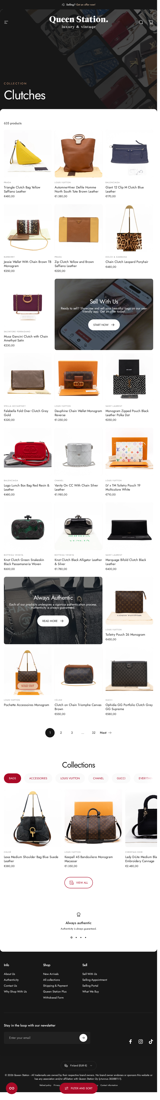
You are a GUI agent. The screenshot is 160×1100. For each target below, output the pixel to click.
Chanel (59, 480)
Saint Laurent (114, 406)
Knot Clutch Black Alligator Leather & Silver (78, 561)
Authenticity (11, 980)
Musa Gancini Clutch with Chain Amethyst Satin (26, 338)
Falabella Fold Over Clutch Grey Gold (26, 412)
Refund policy (45, 1085)
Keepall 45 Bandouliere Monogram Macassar (89, 859)
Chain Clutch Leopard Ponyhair (127, 261)
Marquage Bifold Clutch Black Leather (126, 561)
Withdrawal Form (53, 997)
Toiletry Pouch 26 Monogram (125, 634)
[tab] (12, 778)
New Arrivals (51, 974)
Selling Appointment (94, 980)
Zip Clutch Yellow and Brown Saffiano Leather (74, 263)
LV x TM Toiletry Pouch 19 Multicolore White (123, 487)
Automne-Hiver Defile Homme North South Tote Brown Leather (77, 189)
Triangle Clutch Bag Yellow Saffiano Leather (22, 189)
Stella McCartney (15, 406)
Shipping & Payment (55, 985)
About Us (9, 974)
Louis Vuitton (63, 182)
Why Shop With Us (15, 991)
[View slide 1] (71, 937)
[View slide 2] (76, 937)
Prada (7, 182)
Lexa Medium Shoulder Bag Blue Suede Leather (31, 859)
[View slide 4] (85, 937)
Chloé (7, 852)
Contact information (109, 1085)
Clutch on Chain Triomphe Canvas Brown (78, 706)
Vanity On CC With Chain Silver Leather (76, 487)
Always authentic (79, 922)
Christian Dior (134, 852)
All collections (51, 980)
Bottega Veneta (13, 555)
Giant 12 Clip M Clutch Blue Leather (125, 189)
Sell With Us (89, 974)
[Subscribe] (83, 1038)
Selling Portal (90, 985)
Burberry (9, 256)
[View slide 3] (81, 937)
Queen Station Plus (55, 991)
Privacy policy (60, 1085)
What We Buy (90, 991)
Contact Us (10, 985)
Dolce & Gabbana (116, 256)
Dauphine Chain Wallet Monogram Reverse (78, 412)
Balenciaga (113, 182)
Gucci (109, 700)
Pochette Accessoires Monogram (26, 704)
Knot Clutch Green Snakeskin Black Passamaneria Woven (24, 561)
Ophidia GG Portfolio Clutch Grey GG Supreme (129, 706)
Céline (58, 700)
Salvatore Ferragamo (17, 331)
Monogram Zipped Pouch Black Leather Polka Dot (127, 412)
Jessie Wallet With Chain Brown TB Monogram (27, 263)
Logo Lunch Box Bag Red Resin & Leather (26, 487)
